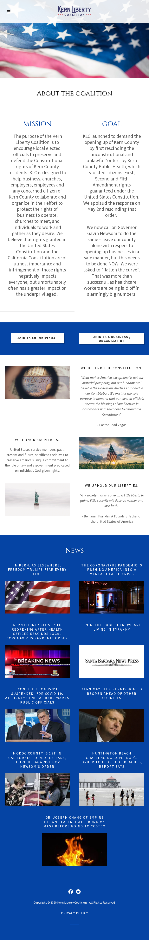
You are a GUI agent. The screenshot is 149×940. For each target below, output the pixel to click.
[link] (74, 17)
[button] (15, 12)
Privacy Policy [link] (74, 913)
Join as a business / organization (112, 339)
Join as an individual (37, 338)
